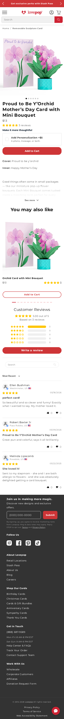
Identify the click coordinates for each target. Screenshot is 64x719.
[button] (4, 12)
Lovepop (29, 702)
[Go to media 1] (26, 98)
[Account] (51, 12)
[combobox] (32, 19)
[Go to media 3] (31, 98)
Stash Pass (13, 565)
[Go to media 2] (28, 98)
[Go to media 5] (35, 98)
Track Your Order (17, 650)
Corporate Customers (20, 674)
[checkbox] (32, 139)
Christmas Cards (17, 598)
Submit (50, 515)
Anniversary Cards (18, 608)
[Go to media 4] (33, 98)
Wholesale (13, 669)
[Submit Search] (58, 19)
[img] (10, 393)
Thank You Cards (17, 617)
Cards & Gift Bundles (19, 603)
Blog (9, 574)
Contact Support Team (21, 655)
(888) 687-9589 (16, 632)
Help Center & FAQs (19, 645)
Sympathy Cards (17, 612)
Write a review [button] (32, 350)
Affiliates (12, 678)
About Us (12, 570)
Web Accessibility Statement (32, 715)
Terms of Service (32, 711)
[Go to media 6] (37, 98)
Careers (11, 579)
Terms (25, 527)
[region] (32, 400)
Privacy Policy (38, 527)
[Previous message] (3, 3)
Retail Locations (17, 560)
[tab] (14, 302)
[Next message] (60, 3)
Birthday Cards (16, 593)
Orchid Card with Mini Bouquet (22, 278)
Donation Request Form (22, 683)
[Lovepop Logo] (32, 12)
